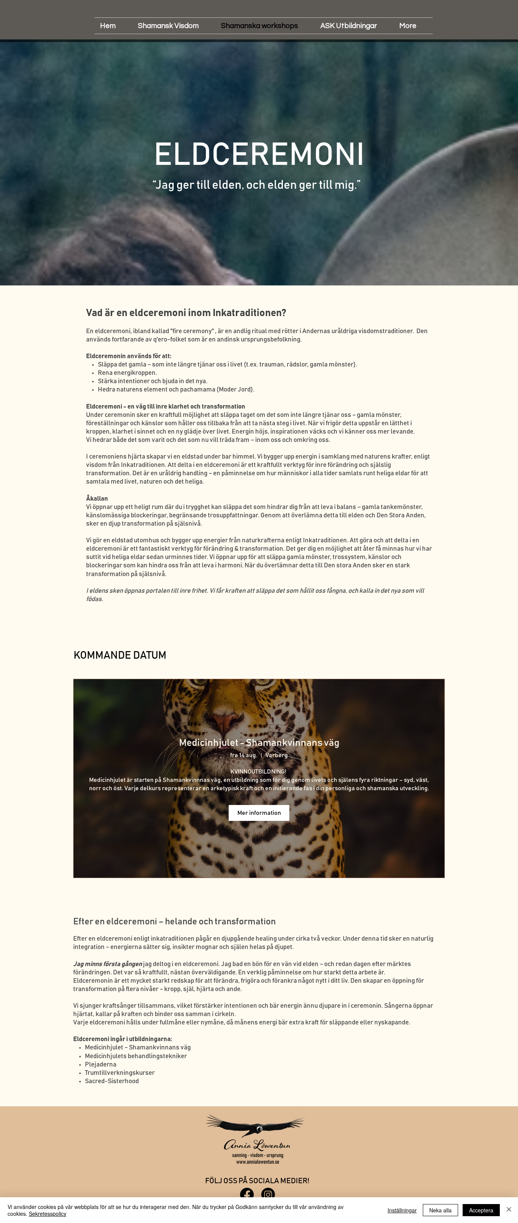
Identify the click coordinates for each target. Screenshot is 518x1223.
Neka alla (440, 1210)
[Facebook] (247, 1194)
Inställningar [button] (402, 1210)
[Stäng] (508, 1210)
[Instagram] (268, 1194)
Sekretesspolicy (47, 1213)
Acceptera (481, 1210)
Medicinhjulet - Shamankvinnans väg (259, 743)
